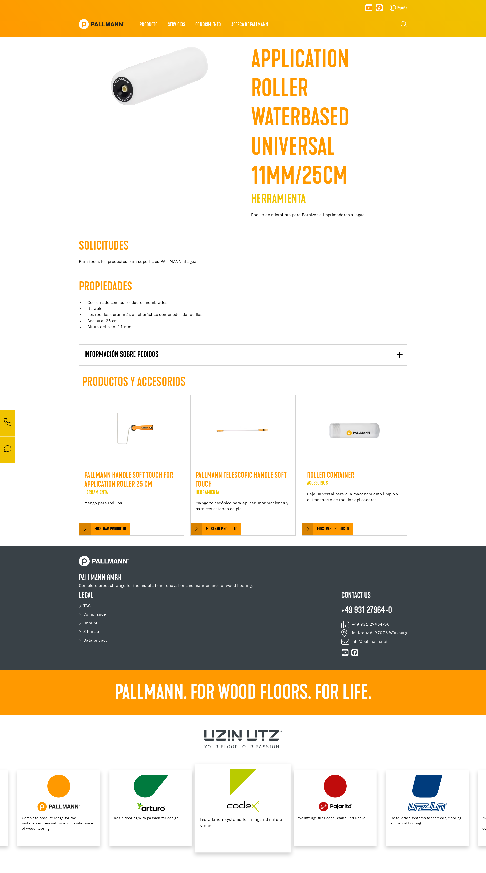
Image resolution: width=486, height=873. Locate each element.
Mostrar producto (110, 529)
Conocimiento (208, 24)
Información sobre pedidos (121, 355)
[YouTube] (369, 8)
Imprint (90, 623)
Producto (149, 24)
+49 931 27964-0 (366, 611)
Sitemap (91, 632)
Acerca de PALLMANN (249, 24)
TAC (87, 606)
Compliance (94, 615)
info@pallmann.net (370, 642)
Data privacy (95, 640)
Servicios (176, 24)
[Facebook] (379, 8)
